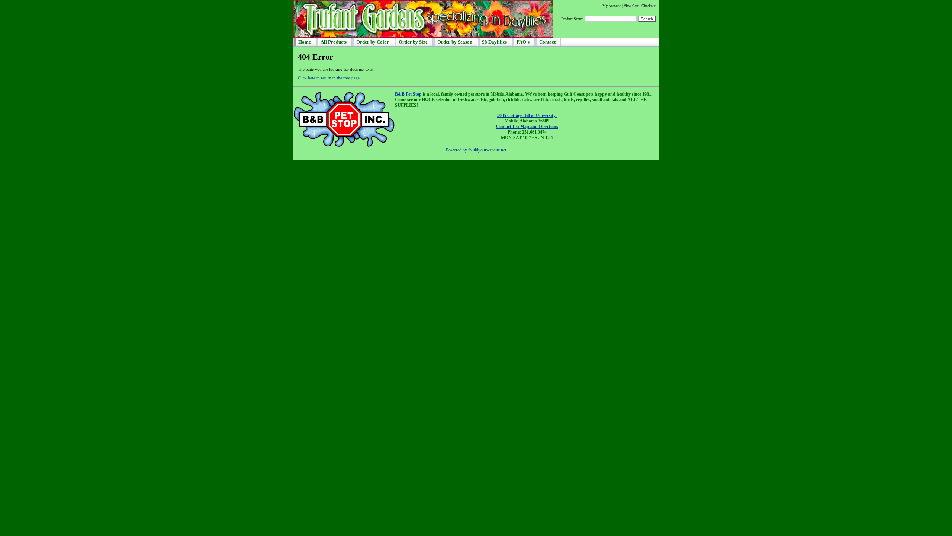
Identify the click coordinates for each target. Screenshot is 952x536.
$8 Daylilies (494, 42)
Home (304, 42)
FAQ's (523, 42)
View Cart (631, 6)
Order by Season (454, 42)
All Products (334, 42)
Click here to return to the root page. (329, 78)
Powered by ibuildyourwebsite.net (476, 150)
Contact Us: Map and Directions (527, 126)
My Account (611, 6)
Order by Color (372, 42)
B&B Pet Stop (408, 94)
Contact (547, 42)
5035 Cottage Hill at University (527, 115)
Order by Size (413, 42)
